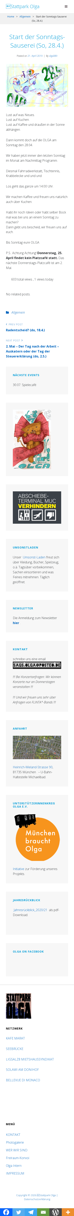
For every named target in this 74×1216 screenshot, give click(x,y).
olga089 (53, 56)
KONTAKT (13, 1134)
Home (10, 16)
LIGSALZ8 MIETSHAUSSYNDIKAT (30, 1059)
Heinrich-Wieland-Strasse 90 (32, 767)
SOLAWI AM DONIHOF (23, 1069)
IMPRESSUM (15, 1173)
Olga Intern (14, 1165)
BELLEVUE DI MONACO (23, 1080)
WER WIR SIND (16, 1150)
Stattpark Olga (22, 6)
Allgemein (25, 16)
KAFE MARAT (15, 1038)
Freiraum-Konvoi (17, 1158)
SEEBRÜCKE (15, 1049)
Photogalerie (15, 1142)
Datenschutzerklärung (37, 1199)
